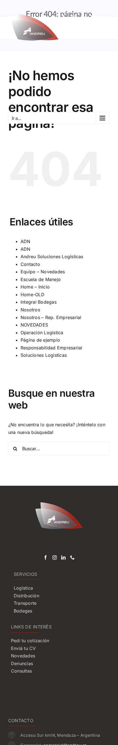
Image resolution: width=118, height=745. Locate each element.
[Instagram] (54, 557)
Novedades (23, 655)
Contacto (30, 264)
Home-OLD (32, 294)
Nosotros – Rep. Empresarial (51, 317)
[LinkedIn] (63, 557)
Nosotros (30, 309)
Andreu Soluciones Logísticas (52, 256)
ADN (25, 241)
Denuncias (22, 663)
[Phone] (72, 557)
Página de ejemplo (40, 340)
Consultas (21, 671)
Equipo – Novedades (43, 271)
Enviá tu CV (23, 648)
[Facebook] (45, 557)
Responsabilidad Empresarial (51, 347)
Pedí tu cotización (30, 640)
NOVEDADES (34, 325)
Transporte (25, 603)
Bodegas (23, 611)
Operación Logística (42, 332)
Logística (23, 588)
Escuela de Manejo (41, 279)
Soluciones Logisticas (44, 355)
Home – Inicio (35, 287)
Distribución (26, 595)
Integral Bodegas (39, 302)
